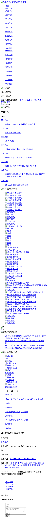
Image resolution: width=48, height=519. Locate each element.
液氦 (13, 290)
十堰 (29, 465)
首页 (7, 6)
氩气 (13, 219)
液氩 (13, 323)
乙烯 (13, 278)
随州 (30, 463)
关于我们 (9, 408)
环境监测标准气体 (29, 295)
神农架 (19, 465)
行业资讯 (9, 76)
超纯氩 (15, 257)
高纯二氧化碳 (23, 314)
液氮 (13, 321)
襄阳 (40, 463)
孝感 (35, 463)
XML (18, 468)
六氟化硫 (18, 273)
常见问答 (9, 71)
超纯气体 (9, 27)
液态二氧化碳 (23, 288)
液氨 (13, 318)
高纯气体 (9, 8)
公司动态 (9, 80)
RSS (13, 468)
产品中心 (9, 11)
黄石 (25, 465)
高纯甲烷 (18, 311)
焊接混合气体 (23, 283)
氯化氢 (15, 269)
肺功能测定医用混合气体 (37, 285)
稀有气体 (9, 23)
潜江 (10, 465)
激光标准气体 (23, 304)
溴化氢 (15, 271)
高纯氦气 (18, 196)
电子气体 (9, 32)
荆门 (17, 463)
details (13, 358)
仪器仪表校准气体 (29, 297)
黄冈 (38, 465)
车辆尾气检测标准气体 (34, 292)
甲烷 (13, 280)
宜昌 (26, 463)
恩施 (21, 463)
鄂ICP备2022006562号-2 (26, 459)
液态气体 (9, 44)
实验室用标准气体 (29, 309)
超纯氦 (15, 264)
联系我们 (9, 84)
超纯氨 (15, 247)
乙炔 (13, 221)
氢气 (13, 224)
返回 (2, 102)
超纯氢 (15, 250)
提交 (7, 516)
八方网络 (13, 459)
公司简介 (9, 63)
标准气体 (9, 40)
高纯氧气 (18, 198)
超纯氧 (15, 262)
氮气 (13, 217)
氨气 (13, 214)
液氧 (13, 316)
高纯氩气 (18, 210)
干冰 (13, 229)
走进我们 (9, 51)
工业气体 (9, 19)
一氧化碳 (18, 266)
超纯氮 (15, 255)
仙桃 (5, 465)
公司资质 (9, 59)
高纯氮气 (18, 207)
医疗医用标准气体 (29, 306)
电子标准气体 (23, 299)
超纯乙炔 (18, 259)
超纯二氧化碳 (23, 252)
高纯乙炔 (18, 200)
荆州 (12, 463)
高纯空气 (18, 203)
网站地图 (7, 468)
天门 (14, 465)
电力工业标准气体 (29, 302)
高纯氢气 (18, 193)
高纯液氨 (18, 205)
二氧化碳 (18, 226)
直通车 (8, 403)
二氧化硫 (18, 276)
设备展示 (9, 55)
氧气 (13, 212)
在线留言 (9, 428)
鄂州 (34, 465)
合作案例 (9, 48)
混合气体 (9, 36)
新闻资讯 (9, 67)
